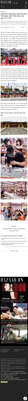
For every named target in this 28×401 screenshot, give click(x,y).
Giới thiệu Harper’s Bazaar (5, 349)
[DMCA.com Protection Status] (4, 381)
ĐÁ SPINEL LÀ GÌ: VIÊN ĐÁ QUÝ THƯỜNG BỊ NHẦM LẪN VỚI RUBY (14, 241)
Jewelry (3, 11)
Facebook (12, 3)
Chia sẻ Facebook (26, 27)
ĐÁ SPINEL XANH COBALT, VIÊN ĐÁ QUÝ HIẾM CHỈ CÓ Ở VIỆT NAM (13, 239)
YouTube (16, 3)
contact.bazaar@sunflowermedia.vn (11, 378)
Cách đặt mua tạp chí (4, 350)
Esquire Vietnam (16, 350)
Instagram (14, 3)
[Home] (25, 398)
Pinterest (26, 29)
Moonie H (6, 27)
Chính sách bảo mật (4, 351)
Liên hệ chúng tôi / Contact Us (19, 349)
